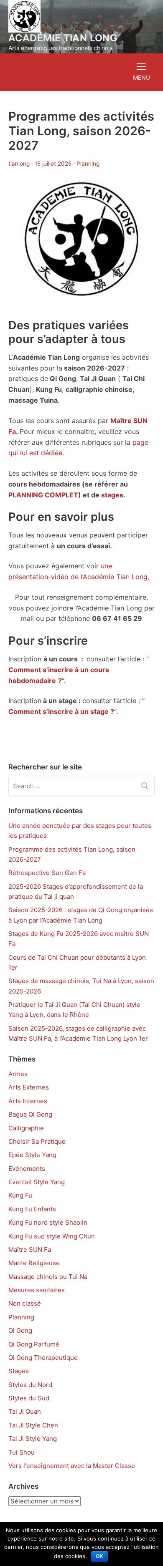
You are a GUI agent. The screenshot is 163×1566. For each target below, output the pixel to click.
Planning (87, 163)
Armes (18, 1074)
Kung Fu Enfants (32, 1209)
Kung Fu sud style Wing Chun (51, 1236)
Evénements (26, 1169)
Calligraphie (26, 1128)
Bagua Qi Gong (30, 1114)
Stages (18, 1371)
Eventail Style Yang (36, 1182)
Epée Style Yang (32, 1155)
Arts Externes (28, 1087)
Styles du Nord (30, 1385)
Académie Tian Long (62, 38)
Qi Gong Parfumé (33, 1344)
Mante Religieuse (34, 1263)
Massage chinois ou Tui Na (47, 1277)
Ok (99, 1556)
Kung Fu (20, 1195)
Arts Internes (27, 1101)
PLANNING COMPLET (43, 495)
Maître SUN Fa (29, 1249)
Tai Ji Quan (24, 1411)
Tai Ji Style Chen (33, 1425)
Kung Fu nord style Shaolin (47, 1222)
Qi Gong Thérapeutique (43, 1358)
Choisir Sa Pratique (37, 1141)
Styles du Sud (28, 1398)
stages (112, 495)
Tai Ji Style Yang (32, 1438)
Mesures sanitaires (36, 1290)
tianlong (19, 163)
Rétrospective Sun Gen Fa (47, 873)
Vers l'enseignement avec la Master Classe (71, 1466)
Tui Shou (21, 1452)
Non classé (24, 1303)
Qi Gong (20, 1330)
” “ (78, 670)
